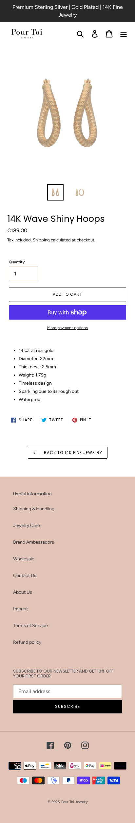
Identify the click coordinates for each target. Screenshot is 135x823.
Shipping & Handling (33, 509)
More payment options (67, 327)
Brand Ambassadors (33, 542)
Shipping (41, 239)
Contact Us (24, 575)
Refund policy (27, 642)
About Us (22, 592)
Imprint (20, 609)
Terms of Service (30, 625)
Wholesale (23, 559)
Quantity (17, 262)
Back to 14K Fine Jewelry (72, 452)
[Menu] (123, 34)
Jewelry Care (26, 525)
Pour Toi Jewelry (74, 802)
